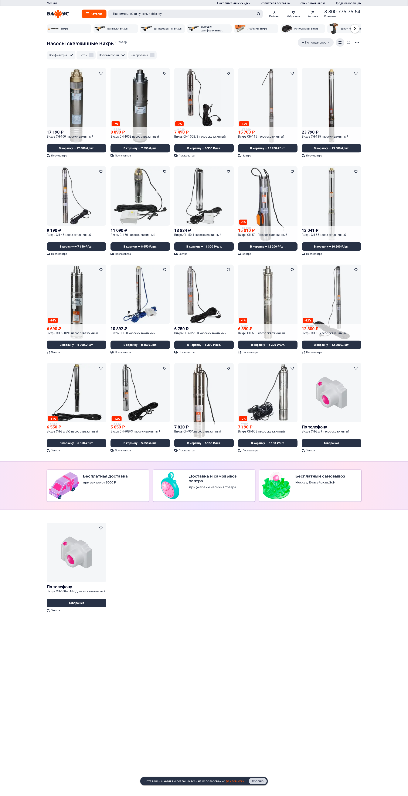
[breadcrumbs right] (355, 28)
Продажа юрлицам (348, 3)
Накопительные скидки (233, 3)
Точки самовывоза (312, 3)
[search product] (258, 14)
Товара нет (331, 443)
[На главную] (58, 13)
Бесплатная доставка (274, 3)
